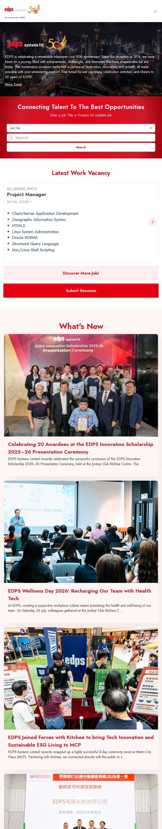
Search (81, 147)
